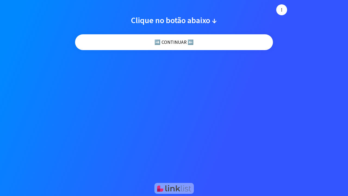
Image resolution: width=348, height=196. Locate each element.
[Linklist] (174, 188)
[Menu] (281, 9)
